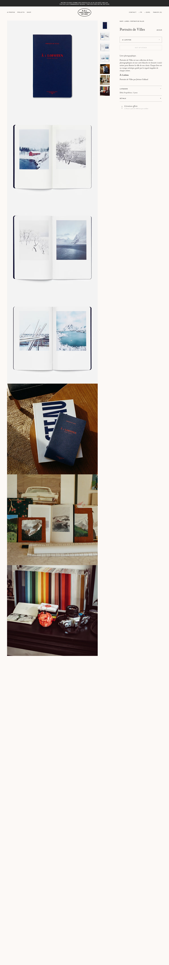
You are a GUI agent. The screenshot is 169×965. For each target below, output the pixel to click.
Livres (127, 21)
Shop (29, 12)
